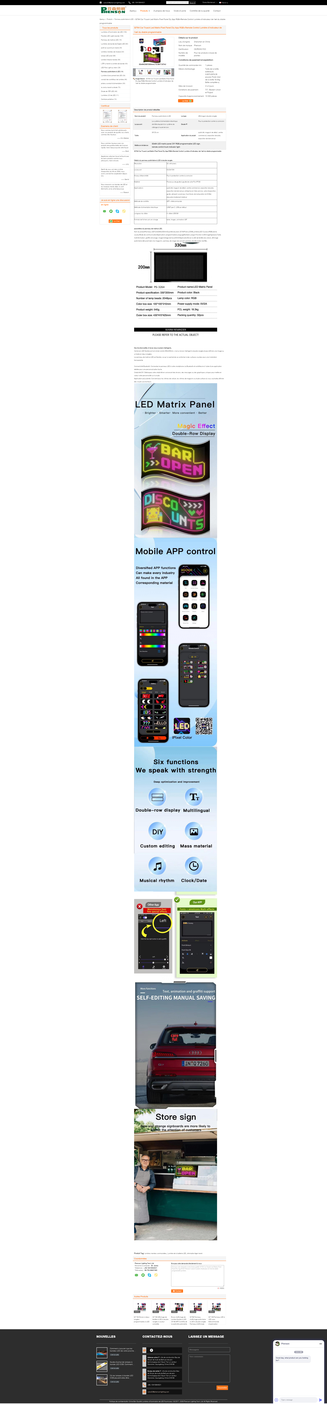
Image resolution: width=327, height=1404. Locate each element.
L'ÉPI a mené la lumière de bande (112, 64)
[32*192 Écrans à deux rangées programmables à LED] (142, 1307)
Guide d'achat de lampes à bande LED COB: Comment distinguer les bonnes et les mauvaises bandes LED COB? (122, 1363)
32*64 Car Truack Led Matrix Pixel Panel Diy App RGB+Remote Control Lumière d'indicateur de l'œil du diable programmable (154, 81)
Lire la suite (115, 1355)
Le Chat (185, 101)
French (224, 3)
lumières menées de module (111, 52)
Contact (216, 10)
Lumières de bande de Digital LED (113, 44)
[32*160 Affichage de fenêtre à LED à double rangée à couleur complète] (161, 1307)
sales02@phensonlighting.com (114, 3)
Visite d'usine (180, 10)
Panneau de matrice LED (109, 40)
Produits (144, 10)
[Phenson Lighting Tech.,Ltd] (113, 10)
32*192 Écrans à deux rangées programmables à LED (141, 1319)
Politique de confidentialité (118, 1401)
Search (192, 3)
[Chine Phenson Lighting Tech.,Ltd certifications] (107, 116)
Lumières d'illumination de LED (112, 32)
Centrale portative (107, 99)
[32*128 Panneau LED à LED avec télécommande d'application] (217, 1307)
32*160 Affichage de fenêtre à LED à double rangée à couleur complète (160, 1320)
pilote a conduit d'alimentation (111, 83)
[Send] (321, 1400)
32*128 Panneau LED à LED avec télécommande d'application (216, 1320)
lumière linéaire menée (109, 60)
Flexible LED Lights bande (110, 36)
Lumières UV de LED (108, 95)
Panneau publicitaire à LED (123, 19)
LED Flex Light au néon (109, 68)
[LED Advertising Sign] (153, 52)
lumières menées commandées (156, 1253)
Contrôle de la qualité (199, 10)
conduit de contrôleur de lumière (112, 79)
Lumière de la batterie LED (177, 1253)
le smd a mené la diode (109, 87)
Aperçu (133, 10)
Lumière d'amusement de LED (111, 75)
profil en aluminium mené (110, 48)
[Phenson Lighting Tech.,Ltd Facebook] (151, 1350)
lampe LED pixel (106, 56)
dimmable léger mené (194, 1253)
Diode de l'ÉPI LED (107, 91)
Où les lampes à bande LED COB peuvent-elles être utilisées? (121, 1376)
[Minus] (320, 1343)
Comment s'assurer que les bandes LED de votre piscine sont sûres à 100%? (122, 1349)
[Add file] (276, 1400)
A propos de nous (162, 10)
